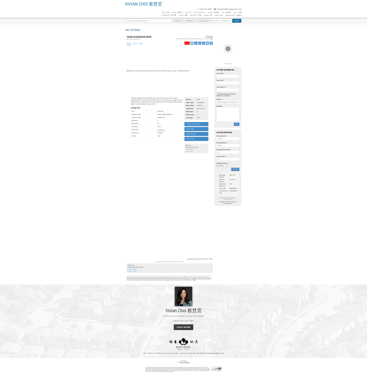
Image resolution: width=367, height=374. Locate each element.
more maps (228, 64)
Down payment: (221, 143)
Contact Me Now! (183, 327)
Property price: (221, 136)
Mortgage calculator (197, 134)
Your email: (220, 80)
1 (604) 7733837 (189, 149)
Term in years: (220, 156)
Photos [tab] (135, 43)
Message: (219, 106)
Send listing (190, 129)
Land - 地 (188, 12)
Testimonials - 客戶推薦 (169, 15)
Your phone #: (221, 87)
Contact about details (193, 124)
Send (236, 124)
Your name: (220, 73)
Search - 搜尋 (237, 12)
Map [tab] (140, 43)
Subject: (219, 99)
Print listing (190, 139)
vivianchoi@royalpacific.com (215, 353)
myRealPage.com (228, 199)
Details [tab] (129, 43)
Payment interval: (222, 163)
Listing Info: (135, 107)
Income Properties (199, 12)
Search (236, 21)
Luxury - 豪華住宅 (177, 12)
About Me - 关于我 (195, 15)
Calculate (235, 169)
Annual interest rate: (223, 149)
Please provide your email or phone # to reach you (226, 95)
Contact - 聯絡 (183, 15)
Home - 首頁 (165, 12)
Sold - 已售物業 (226, 12)
